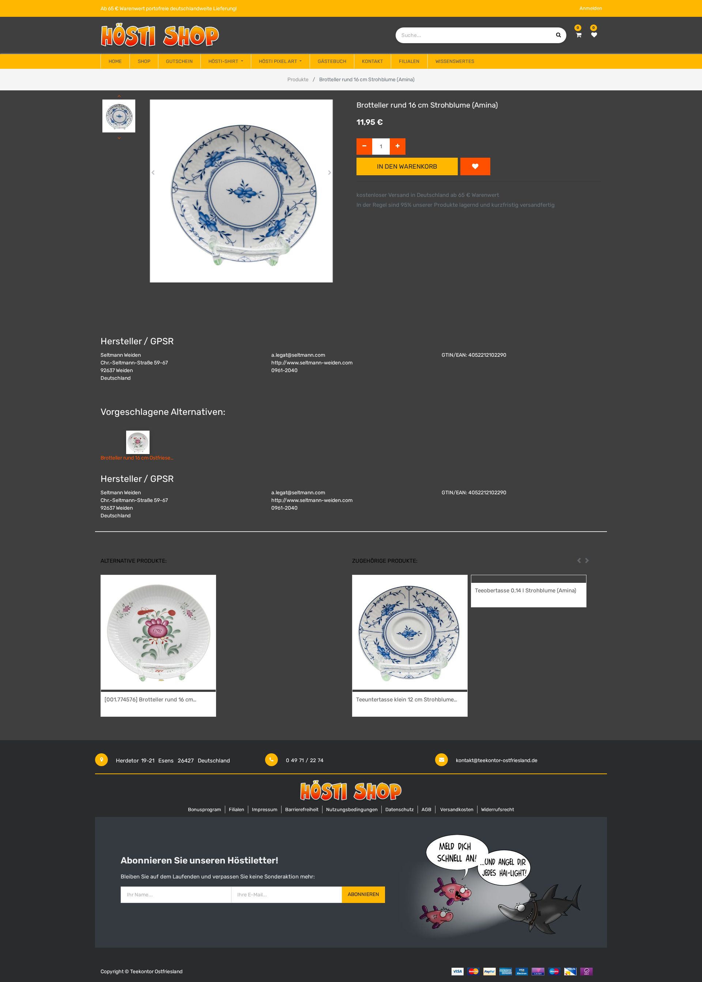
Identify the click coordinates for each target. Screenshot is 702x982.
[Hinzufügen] (397, 146)
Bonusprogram (204, 809)
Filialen (236, 809)
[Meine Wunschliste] (594, 35)
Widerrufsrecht (497, 809)
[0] (578, 35)
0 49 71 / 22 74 (305, 760)
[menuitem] (115, 61)
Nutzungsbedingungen (352, 809)
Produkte (298, 79)
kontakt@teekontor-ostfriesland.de (496, 760)
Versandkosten (456, 809)
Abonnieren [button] (363, 894)
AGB (426, 809)
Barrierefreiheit (301, 809)
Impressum (265, 809)
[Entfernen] (364, 146)
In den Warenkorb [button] (407, 166)
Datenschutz (399, 809)
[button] (153, 173)
